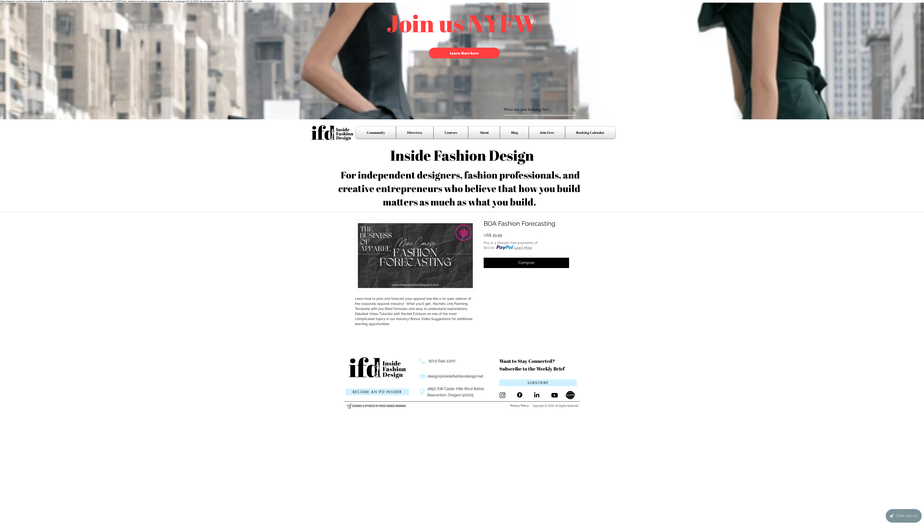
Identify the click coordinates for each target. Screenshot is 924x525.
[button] (538, 382)
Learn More (523, 248)
